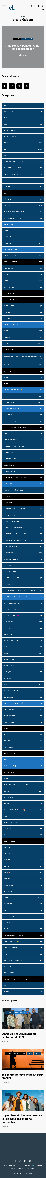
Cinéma (23, 180)
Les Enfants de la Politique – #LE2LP (23, 590)
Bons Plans (23, 143)
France (23, 343)
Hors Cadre (23, 383)
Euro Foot (23, 281)
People (23, 728)
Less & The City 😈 (23, 615)
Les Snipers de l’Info (23, 609)
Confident (23, 193)
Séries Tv (23, 829)
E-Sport (23, 231)
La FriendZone (23, 471)
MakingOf (23, 628)
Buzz (23, 155)
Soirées (23, 866)
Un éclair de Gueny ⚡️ (23, 960)
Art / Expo (23, 111)
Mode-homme (23, 665)
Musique (23, 672)
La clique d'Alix (23, 459)
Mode (23, 653)
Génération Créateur (23, 350)
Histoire (23, 371)
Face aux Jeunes (23, 299)
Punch (23, 759)
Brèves (23, 149)
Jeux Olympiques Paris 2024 (23, 427)
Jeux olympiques (23, 421)
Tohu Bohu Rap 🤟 (23, 941)
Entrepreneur (23, 256)
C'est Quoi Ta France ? (23, 161)
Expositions (23, 287)
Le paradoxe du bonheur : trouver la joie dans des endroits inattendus (22, 1119)
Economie (23, 243)
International (27, 38)
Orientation (23, 709)
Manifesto (23, 634)
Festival (23, 318)
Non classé (23, 684)
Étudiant (23, 274)
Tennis (23, 929)
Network (23, 678)
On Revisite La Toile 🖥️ (23, 703)
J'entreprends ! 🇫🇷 (23, 408)
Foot (23, 331)
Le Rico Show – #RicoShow (23, 540)
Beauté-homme (23, 136)
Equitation (23, 268)
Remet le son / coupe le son (23, 785)
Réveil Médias (23, 797)
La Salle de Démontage (23, 490)
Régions (23, 778)
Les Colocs (23, 584)
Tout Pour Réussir (23, 948)
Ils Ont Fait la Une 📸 (23, 390)
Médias (23, 647)
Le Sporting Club (23, 546)
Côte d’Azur (23, 199)
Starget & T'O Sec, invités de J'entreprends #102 (19, 1035)
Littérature (23, 622)
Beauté (23, 124)
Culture (23, 205)
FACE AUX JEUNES (23, 293)
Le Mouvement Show (23, 521)
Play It (23, 734)
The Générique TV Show (23, 935)
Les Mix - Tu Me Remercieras (23, 597)
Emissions (9, 1012)
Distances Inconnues (23, 218)
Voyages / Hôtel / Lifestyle (23, 979)
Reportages (23, 791)
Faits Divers (23, 306)
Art (23, 105)
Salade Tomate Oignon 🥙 (23, 810)
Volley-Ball (23, 973)
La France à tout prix (23, 465)
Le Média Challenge (23, 515)
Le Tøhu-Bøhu (23, 553)
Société (23, 847)
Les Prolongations (23, 603)
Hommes (23, 377)
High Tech (23, 365)
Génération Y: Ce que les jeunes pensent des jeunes (23, 357)
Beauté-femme (23, 130)
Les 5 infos (23, 565)
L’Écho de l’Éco (23, 440)
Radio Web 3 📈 (23, 766)
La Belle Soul (23, 452)
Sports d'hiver (23, 904)
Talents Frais (23, 916)
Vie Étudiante (23, 966)
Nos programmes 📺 (27, 1165)
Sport (23, 897)
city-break (23, 187)
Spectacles (23, 891)
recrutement (23, 772)
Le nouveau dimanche (23, 528)
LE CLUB (23, 496)
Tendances (23, 923)
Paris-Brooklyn (23, 716)
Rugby (23, 803)
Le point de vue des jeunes (23, 534)
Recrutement (31, 1168)
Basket (23, 118)
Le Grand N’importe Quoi (23, 509)
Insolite (23, 396)
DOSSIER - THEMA (19, 1053)
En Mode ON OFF (23, 249)
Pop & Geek (23, 747)
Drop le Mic (23, 224)
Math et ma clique (23, 640)
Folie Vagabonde (23, 325)
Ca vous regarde (23, 174)
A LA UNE (17, 38)
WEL (23, 985)
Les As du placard (23, 578)
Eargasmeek (23, 237)
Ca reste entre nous (23, 168)
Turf (23, 954)
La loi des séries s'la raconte (23, 477)
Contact (21, 1168)
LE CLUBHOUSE (23, 503)
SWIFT (23, 910)
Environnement (23, 262)
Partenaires (23, 722)
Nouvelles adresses (23, 691)
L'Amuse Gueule (23, 434)
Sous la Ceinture (23, 885)
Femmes (23, 312)
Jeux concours (23, 415)
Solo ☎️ (23, 872)
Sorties (23, 879)
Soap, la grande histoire (23, 841)
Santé (23, 816)
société (23, 854)
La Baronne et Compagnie (23, 446)
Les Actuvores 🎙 (23, 571)
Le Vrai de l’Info (23, 559)
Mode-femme (23, 659)
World (23, 991)
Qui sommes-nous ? (9, 1165)
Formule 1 (23, 337)
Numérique (23, 697)
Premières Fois (23, 753)
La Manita (23, 484)
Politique (23, 741)
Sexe (23, 835)
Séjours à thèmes (23, 822)
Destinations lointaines (23, 212)
